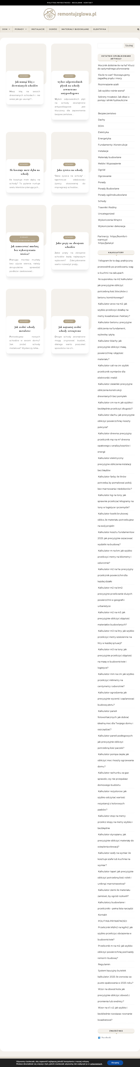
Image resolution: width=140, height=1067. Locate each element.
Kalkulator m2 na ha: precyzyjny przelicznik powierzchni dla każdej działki (115, 575)
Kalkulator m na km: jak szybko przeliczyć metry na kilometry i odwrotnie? (115, 556)
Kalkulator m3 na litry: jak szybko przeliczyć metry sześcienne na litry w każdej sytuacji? (116, 637)
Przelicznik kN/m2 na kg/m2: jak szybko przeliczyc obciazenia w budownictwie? (115, 933)
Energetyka (104, 138)
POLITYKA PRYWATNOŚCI (59, 3)
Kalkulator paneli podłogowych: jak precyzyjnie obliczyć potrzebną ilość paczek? (115, 741)
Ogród (53, 29)
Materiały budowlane (75, 29)
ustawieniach (96, 1064)
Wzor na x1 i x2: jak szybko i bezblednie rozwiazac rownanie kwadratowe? (115, 1013)
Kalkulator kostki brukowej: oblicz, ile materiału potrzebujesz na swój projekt (116, 519)
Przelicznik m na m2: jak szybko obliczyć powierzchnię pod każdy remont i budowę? (116, 952)
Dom (4, 29)
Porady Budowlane (108, 188)
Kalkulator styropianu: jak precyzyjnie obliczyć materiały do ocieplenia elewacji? (116, 840)
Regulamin (77, 3)
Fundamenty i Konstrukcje (112, 145)
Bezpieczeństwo (107, 113)
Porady (19, 29)
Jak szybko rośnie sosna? (111, 90)
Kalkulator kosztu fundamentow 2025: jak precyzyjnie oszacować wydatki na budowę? (116, 538)
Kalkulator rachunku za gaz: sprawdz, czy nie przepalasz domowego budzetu (113, 779)
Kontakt (88, 3)
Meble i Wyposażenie (109, 163)
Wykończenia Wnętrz (110, 220)
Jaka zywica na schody (70, 170)
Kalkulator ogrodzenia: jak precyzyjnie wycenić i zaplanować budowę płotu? (116, 698)
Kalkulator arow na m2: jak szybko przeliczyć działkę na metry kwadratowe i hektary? (114, 310)
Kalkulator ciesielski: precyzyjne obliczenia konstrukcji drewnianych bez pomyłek (115, 390)
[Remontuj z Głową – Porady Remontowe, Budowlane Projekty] (70, 14)
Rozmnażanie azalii (108, 84)
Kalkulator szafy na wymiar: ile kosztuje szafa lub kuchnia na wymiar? (114, 859)
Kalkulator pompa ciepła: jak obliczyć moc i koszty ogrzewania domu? (116, 760)
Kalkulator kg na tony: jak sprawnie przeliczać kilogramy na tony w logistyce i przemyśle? (116, 501)
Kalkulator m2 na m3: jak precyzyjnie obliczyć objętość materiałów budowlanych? (114, 618)
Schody (24, 76)
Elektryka (99, 29)
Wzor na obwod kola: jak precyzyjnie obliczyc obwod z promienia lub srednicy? (114, 995)
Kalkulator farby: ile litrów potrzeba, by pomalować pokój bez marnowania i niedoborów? (115, 482)
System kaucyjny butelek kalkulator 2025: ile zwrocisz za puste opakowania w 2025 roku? (115, 976)
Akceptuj (115, 1062)
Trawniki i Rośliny (107, 207)
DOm (101, 126)
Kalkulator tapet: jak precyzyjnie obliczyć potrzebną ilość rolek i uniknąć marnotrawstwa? (115, 877)
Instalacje (38, 29)
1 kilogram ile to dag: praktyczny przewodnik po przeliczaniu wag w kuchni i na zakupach (115, 266)
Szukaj (129, 45)
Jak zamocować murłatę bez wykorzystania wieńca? (25, 250)
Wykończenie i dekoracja (111, 226)
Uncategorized (106, 213)
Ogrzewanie (104, 176)
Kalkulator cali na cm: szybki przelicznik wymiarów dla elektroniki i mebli (113, 371)
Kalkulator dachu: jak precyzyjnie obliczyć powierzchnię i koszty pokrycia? (116, 421)
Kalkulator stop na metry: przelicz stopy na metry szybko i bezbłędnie (115, 822)
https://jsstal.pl (106, 243)
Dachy (101, 119)
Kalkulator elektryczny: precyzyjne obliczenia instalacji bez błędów (114, 464)
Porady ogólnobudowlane (24, 239)
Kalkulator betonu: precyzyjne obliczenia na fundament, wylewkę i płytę (115, 328)
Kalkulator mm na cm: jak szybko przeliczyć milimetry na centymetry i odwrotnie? (116, 680)
